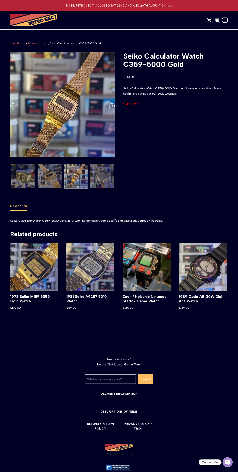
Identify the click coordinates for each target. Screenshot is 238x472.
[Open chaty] (228, 462)
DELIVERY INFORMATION (119, 393)
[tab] (18, 206)
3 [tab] (65, 161)
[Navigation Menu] (225, 20)
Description (18, 206)
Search (146, 379)
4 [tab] (71, 161)
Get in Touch (133, 364)
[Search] (217, 20)
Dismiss (166, 5)
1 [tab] (54, 161)
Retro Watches (37, 43)
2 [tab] (60, 161)
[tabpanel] (62, 104)
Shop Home (17, 43)
